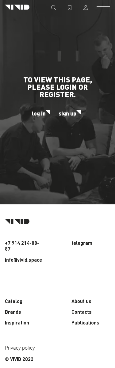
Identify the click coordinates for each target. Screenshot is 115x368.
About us (81, 301)
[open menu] (103, 8)
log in (39, 113)
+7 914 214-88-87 (22, 246)
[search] (54, 8)
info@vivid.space (23, 260)
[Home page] (17, 7)
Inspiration (17, 322)
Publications (85, 322)
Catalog (13, 301)
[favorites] (70, 8)
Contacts (81, 312)
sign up (67, 113)
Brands (13, 312)
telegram (81, 243)
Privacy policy (20, 348)
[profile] (85, 8)
